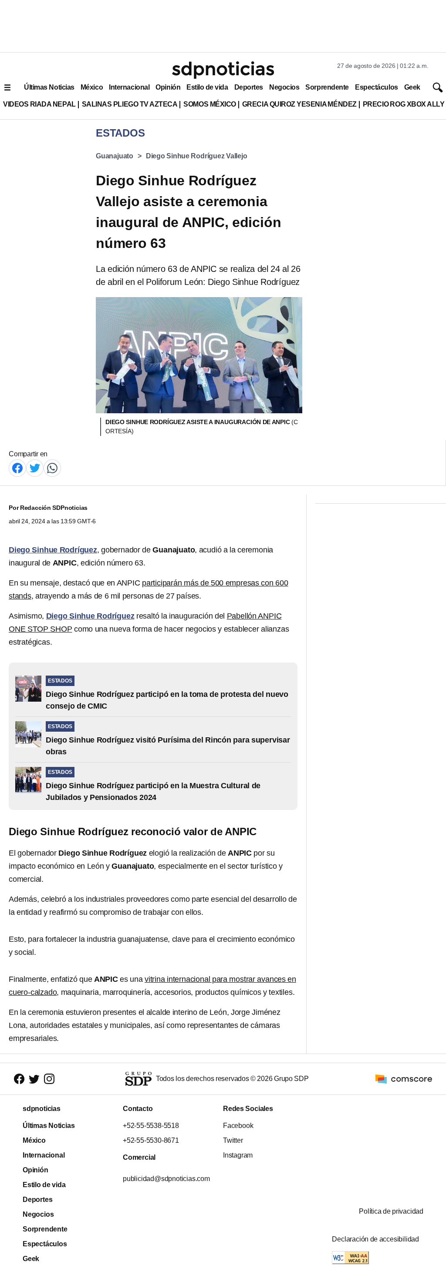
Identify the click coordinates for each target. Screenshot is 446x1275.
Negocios (284, 87)
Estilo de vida (207, 87)
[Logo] (223, 70)
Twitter (233, 1140)
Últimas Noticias (49, 87)
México (92, 87)
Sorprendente (327, 87)
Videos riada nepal (39, 104)
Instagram (238, 1155)
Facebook (238, 1125)
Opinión (167, 87)
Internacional (129, 87)
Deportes (248, 87)
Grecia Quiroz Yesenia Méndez (299, 104)
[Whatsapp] (52, 467)
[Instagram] (49, 1079)
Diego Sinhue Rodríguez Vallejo (196, 156)
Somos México (209, 104)
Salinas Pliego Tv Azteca (130, 104)
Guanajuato (114, 156)
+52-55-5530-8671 (151, 1140)
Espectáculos (376, 87)
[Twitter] (35, 467)
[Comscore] (403, 1078)
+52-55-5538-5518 (151, 1125)
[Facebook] (17, 467)
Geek (412, 87)
